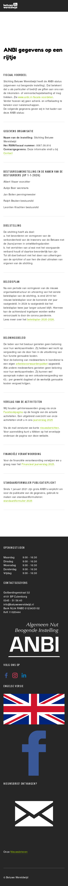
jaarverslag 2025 (43, 420)
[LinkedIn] (24, 675)
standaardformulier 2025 (17, 500)
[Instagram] (15, 675)
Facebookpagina (13, 412)
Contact (8, 153)
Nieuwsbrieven (19, 851)
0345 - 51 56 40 (12, 600)
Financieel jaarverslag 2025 (38, 464)
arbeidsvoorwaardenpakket (32, 363)
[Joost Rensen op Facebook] (6, 675)
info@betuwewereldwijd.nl (18, 604)
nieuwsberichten (49, 427)
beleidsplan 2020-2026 (40, 319)
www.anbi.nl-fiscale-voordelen (35, 97)
